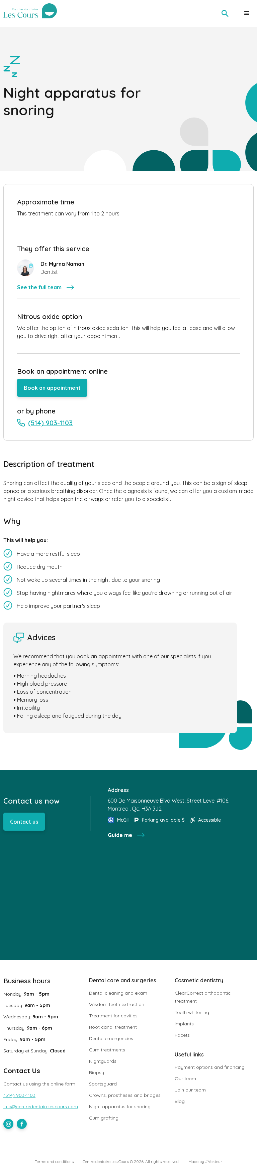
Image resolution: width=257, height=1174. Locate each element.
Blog (180, 1101)
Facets (182, 1035)
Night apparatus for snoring (120, 1107)
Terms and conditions (54, 1161)
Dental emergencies (111, 1038)
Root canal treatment (113, 1027)
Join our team (190, 1090)
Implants (184, 1024)
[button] (247, 13)
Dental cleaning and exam (118, 993)
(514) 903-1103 (19, 1095)
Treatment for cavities (113, 1016)
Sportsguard (103, 1084)
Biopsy (96, 1072)
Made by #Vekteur (205, 1161)
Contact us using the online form (39, 1084)
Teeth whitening (192, 1012)
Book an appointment (52, 387)
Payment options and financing (210, 1067)
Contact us (24, 821)
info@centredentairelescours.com (40, 1107)
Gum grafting (103, 1118)
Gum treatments (107, 1050)
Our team (185, 1078)
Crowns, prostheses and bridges (125, 1095)
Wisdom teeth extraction (116, 1004)
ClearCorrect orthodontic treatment (203, 997)
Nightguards (102, 1061)
